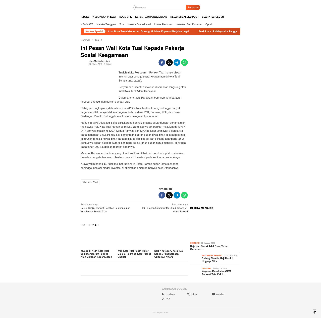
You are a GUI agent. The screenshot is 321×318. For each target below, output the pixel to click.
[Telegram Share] (177, 62)
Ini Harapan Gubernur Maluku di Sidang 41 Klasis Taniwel (165, 208)
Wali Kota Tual (90, 182)
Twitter (194, 294)
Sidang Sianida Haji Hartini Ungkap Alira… (217, 260)
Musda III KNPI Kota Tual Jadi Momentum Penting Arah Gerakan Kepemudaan (96, 253)
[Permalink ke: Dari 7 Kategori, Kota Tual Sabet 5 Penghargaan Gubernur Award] (171, 239)
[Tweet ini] (169, 62)
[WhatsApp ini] (184, 62)
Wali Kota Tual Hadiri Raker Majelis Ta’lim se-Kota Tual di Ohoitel (134, 253)
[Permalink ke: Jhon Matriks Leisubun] (84, 62)
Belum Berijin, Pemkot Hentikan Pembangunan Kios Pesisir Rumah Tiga (105, 208)
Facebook (170, 294)
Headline (194, 243)
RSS (168, 299)
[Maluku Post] (107, 7)
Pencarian (193, 7)
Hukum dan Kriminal (212, 255)
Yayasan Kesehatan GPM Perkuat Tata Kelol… (216, 273)
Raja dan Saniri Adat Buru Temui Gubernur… (209, 248)
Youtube (220, 294)
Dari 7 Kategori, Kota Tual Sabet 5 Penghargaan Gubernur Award (168, 253)
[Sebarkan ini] (161, 62)
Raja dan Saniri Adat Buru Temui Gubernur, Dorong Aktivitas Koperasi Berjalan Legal (129, 31)
